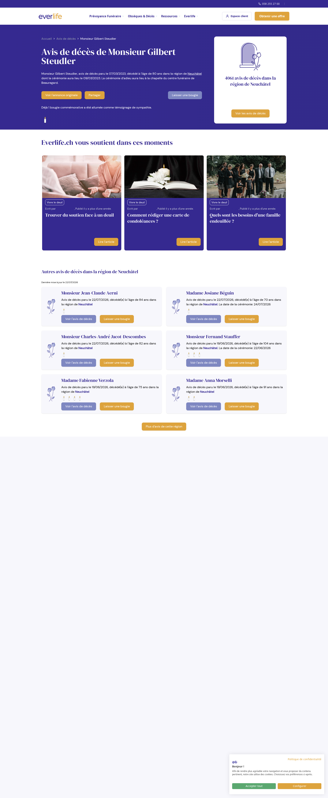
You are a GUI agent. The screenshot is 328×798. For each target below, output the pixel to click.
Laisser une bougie (185, 95)
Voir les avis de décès (250, 113)
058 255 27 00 (271, 4)
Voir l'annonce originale (61, 95)
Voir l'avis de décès (78, 319)
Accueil (46, 39)
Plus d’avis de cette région (164, 426)
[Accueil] (50, 16)
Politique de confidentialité (304, 759)
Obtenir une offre (272, 16)
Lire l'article (106, 242)
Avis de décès (66, 39)
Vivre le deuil (54, 202)
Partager (95, 95)
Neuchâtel (195, 74)
